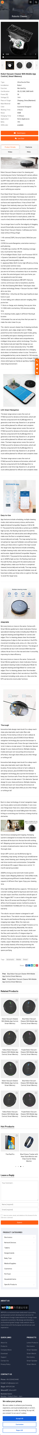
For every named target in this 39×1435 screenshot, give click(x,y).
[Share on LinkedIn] (31, 966)
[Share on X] (29, 966)
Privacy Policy (5, 1364)
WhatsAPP (12, 1390)
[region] (19, 1416)
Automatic (10, 959)
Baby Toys (8, 1258)
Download (4, 1353)
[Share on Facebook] (26, 966)
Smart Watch (31, 1353)
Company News (6, 1350)
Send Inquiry (21, 133)
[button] (16, 1166)
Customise (19, 1424)
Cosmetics (8, 1269)
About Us (4, 1343)
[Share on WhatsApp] (34, 966)
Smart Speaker (32, 1350)
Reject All (19, 1430)
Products (4, 1346)
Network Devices (10, 1242)
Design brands (9, 1253)
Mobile (18, 959)
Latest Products (32, 1343)
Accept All (19, 1418)
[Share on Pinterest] (37, 966)
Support (3, 1357)
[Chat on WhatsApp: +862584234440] (37, 365)
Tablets (7, 1248)
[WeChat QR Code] (37, 373)
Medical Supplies (10, 1263)
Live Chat (21, 138)
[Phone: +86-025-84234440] (37, 361)
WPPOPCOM (10, 1387)
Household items (10, 1279)
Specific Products (10, 1284)
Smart (25, 959)
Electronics (8, 1237)
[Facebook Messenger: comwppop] (37, 369)
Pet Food (7, 1274)
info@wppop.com (12, 1383)
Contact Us (5, 1361)
